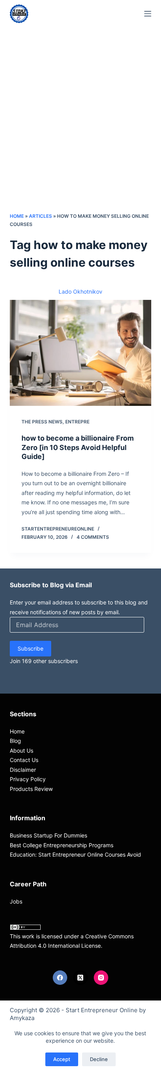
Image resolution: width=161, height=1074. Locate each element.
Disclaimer (23, 769)
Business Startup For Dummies (48, 835)
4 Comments (93, 537)
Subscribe (30, 648)
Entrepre (77, 422)
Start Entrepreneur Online (102, 1010)
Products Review (31, 788)
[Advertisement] (80, 127)
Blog (15, 740)
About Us (21, 750)
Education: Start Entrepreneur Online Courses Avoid (75, 854)
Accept (61, 1059)
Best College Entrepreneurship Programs (61, 845)
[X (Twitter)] (80, 977)
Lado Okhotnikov (80, 291)
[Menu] (147, 13)
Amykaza (22, 1018)
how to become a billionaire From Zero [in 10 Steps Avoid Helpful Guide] (77, 447)
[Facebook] (60, 977)
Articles (40, 216)
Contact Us (24, 760)
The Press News (42, 422)
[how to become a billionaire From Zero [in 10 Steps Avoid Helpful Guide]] (81, 353)
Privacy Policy (28, 779)
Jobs (16, 901)
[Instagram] (101, 977)
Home (17, 216)
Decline (99, 1059)
